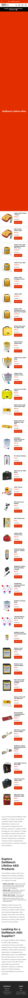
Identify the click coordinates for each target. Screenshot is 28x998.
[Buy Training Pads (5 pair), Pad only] (7, 621)
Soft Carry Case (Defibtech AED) (19, 795)
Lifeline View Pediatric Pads (18, 374)
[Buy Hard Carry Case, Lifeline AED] (7, 783)
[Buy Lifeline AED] (7, 298)
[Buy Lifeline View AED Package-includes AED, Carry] (7, 250)
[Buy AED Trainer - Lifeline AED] (7, 234)
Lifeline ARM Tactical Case (18, 534)
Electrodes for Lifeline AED (18, 342)
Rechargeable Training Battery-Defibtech (19, 714)
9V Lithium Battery (20, 456)
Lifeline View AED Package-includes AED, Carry (19, 246)
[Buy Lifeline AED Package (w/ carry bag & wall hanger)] (7, 314)
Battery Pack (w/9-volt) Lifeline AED (20, 405)
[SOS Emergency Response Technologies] (5, 5)
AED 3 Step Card (19, 518)
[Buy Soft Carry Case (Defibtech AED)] (7, 799)
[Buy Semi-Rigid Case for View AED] (7, 767)
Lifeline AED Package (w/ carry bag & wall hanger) (20, 310)
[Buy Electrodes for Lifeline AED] (7, 346)
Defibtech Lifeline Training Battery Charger (19, 568)
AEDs (21, 988)
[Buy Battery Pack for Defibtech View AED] (7, 426)
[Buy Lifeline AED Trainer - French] (7, 218)
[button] (1, 1)
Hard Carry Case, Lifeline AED (19, 779)
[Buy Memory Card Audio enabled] (7, 668)
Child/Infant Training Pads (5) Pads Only (19, 585)
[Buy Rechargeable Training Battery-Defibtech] (7, 718)
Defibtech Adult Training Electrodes (20, 633)
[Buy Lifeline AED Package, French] (7, 282)
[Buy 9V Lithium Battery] (7, 460)
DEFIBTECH (16, 219)
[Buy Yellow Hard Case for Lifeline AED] (7, 331)
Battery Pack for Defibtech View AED (19, 422)
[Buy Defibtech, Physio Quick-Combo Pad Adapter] (7, 751)
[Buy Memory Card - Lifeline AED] (7, 653)
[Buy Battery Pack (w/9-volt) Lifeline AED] (7, 409)
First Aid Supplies (21, 992)
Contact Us (7, 994)
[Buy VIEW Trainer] (7, 491)
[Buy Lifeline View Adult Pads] (7, 362)
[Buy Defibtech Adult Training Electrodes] (7, 637)
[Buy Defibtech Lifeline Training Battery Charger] (7, 571)
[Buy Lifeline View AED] (7, 266)
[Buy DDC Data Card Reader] (7, 506)
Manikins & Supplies (21, 994)
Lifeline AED (18, 294)
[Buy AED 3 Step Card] (7, 522)
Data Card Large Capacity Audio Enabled (19, 681)
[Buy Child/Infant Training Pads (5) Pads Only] (7, 589)
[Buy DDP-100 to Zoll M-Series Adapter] (7, 734)
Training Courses (7, 992)
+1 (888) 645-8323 (14, 1)
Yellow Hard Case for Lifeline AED (19, 326)
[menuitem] (16, 5)
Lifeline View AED (19, 262)
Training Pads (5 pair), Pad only (19, 617)
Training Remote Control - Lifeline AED (19, 550)
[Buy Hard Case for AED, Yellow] (7, 394)
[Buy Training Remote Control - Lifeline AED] (7, 554)
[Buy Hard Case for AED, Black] (7, 475)
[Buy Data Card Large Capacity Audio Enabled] (7, 685)
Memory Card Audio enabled (18, 664)
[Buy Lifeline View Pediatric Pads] (7, 378)
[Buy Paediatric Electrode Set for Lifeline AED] (7, 443)
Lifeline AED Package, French (19, 278)
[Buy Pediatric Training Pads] (7, 605)
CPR (21, 990)
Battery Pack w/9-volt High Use (19, 697)
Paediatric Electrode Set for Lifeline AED (19, 439)
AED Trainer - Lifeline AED (18, 229)
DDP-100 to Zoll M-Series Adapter (20, 730)
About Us (7, 988)
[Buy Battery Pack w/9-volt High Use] (7, 701)
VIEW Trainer (18, 487)
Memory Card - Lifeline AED (18, 648)
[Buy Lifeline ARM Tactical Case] (7, 538)
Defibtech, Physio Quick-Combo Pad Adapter (19, 747)
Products (7, 990)
